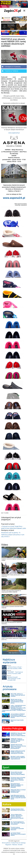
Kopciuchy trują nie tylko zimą (17, 720)
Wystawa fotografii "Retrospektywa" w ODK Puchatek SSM (14, 678)
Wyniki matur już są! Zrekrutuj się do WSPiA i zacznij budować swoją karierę (17, 701)
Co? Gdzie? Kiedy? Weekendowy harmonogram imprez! (18, 834)
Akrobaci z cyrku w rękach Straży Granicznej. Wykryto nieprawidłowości (18, 757)
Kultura (7, 804)
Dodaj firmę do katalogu (18, 843)
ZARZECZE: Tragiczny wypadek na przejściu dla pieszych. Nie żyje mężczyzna (17, 740)
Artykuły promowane (10, 688)
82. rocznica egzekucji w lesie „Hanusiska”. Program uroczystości (18, 823)
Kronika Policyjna (13, 728)
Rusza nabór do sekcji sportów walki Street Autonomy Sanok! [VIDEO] (18, 773)
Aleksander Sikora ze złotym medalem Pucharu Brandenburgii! (18, 791)
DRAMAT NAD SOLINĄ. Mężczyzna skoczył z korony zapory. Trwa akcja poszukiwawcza (18, 746)
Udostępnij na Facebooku (12, 66)
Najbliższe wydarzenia (9, 661)
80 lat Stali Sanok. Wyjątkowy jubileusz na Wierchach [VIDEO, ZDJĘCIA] (17, 785)
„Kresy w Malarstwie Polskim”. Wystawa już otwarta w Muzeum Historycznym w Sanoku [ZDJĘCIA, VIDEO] (13, 817)
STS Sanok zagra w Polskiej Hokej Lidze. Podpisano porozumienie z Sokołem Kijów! (18, 779)
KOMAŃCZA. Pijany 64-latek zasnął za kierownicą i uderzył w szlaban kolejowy (18, 734)
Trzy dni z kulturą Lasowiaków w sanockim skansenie (17, 828)
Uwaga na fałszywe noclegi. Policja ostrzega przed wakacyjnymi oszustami (18, 752)
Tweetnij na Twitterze (11, 71)
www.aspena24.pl (14, 133)
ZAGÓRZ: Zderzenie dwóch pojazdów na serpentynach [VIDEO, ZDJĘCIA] (11, 591)
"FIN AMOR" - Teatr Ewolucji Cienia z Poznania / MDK (15, 672)
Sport (6, 767)
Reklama (14, 844)
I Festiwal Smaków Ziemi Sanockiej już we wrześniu (18, 809)
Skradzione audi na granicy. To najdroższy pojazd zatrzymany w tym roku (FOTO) (12, 534)
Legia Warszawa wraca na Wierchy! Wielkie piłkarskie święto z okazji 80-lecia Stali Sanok (18, 797)
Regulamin (8, 844)
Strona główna (6, 843)
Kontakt (20, 844)
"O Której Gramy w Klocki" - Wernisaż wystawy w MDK (14, 667)
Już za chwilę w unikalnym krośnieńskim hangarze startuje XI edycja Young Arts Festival (18, 715)
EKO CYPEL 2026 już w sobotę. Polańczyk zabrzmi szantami (18, 695)
